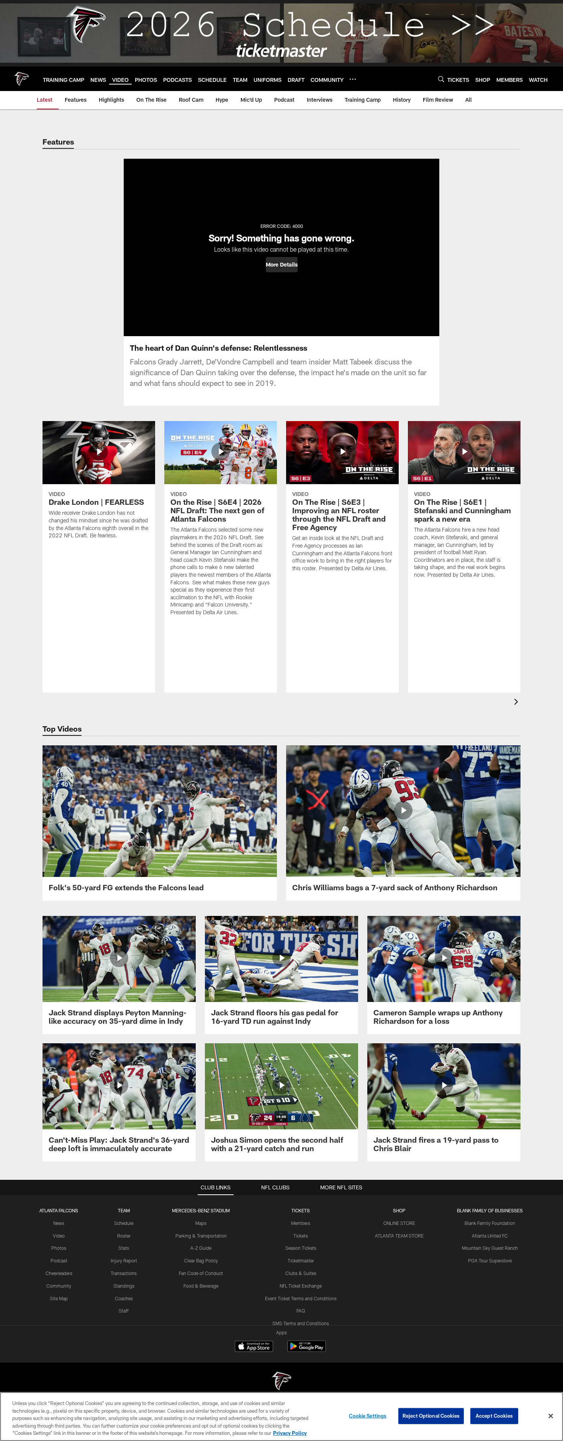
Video (59, 1235)
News (58, 1223)
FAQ (300, 1310)
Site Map (59, 1298)
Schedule (123, 1223)
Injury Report (124, 1260)
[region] (281, 1416)
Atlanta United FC (490, 1235)
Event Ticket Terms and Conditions (301, 1298)
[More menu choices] (353, 79)
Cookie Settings (367, 1416)
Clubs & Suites (300, 1273)
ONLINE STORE (399, 1223)
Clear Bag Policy (201, 1260)
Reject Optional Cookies (431, 1416)
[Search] (441, 79)
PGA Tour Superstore (490, 1260)
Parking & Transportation (201, 1235)
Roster (124, 1235)
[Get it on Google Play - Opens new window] (306, 1350)
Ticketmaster (301, 1260)
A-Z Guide (200, 1248)
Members (300, 1223)
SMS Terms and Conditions (300, 1323)
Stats (123, 1248)
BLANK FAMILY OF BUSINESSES (490, 1210)
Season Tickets (300, 1248)
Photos (58, 1248)
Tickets (300, 1235)
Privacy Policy (290, 1433)
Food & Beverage (200, 1285)
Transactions (124, 1273)
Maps (200, 1223)
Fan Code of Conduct (201, 1273)
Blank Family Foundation (490, 1223)
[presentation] (517, 703)
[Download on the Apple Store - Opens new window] (254, 1347)
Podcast (59, 1260)
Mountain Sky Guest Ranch (490, 1248)
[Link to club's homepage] (21, 79)
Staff (124, 1310)
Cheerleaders (59, 1273)
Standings (123, 1285)
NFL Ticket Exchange (301, 1285)
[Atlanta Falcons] (281, 1382)
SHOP (399, 1210)
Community (58, 1285)
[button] (282, 264)
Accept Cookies (494, 1416)
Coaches (124, 1298)
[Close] (550, 1416)
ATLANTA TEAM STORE (399, 1235)
